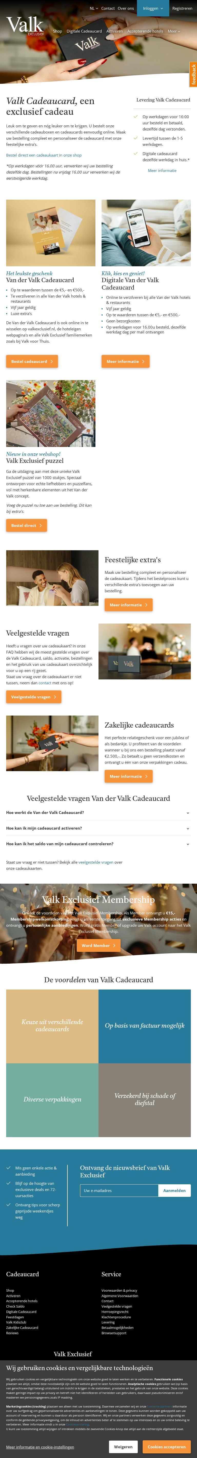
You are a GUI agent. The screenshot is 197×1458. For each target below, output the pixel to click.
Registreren (182, 8)
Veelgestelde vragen (31, 696)
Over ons (126, 8)
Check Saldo (15, 1306)
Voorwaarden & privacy (119, 1290)
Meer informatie (162, 170)
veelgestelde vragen (95, 862)
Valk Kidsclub (16, 1322)
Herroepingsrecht (115, 1311)
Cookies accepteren (167, 1446)
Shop (57, 31)
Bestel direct (24, 525)
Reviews (12, 1333)
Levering (108, 1322)
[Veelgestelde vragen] (144, 663)
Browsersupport (114, 1333)
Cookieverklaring (77, 1424)
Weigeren (123, 1446)
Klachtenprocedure (116, 1317)
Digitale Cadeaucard (84, 31)
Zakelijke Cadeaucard (22, 1327)
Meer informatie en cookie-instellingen (40, 1447)
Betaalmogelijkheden (118, 1327)
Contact (108, 8)
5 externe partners (159, 1406)
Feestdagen (15, 1317)
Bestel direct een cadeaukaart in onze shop (44, 155)
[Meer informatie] (52, 580)
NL (92, 8)
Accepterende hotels (145, 31)
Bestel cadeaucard (29, 361)
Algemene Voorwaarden (120, 1295)
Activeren (114, 31)
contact (44, 682)
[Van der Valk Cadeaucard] (25, 26)
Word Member (96, 945)
